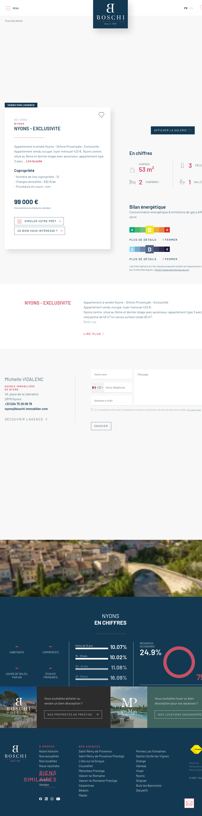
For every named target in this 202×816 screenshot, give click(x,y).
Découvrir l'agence (24, 419)
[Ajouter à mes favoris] (101, 115)
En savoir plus (194, 409)
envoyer (101, 426)
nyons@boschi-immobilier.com (26, 409)
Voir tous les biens (37, 797)
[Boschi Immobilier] (110, 14)
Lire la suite (34, 161)
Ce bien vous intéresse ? (38, 230)
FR (185, 8)
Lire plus (92, 334)
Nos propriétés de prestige (70, 714)
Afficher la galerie (172, 130)
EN (191, 8)
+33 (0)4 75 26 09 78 (18, 404)
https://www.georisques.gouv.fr (172, 269)
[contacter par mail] (189, 803)
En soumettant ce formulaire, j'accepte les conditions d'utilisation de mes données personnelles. (148, 409)
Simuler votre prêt (40, 221)
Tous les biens (14, 20)
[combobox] (97, 387)
